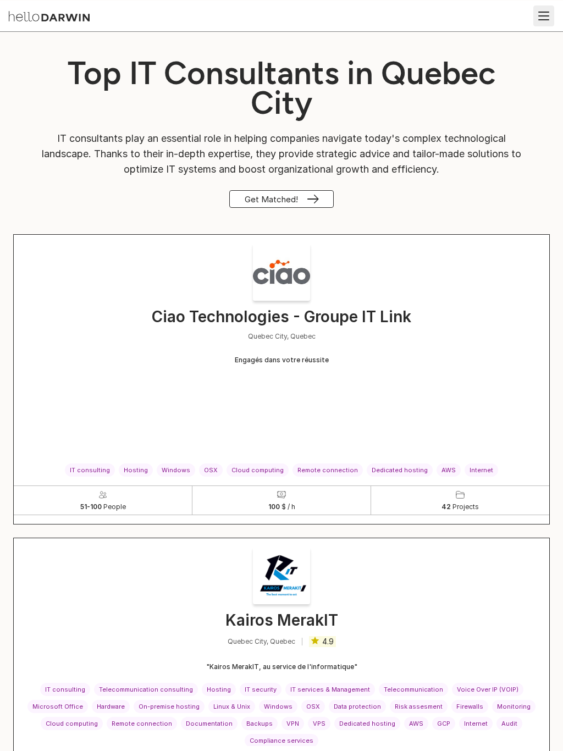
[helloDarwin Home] (49, 16)
